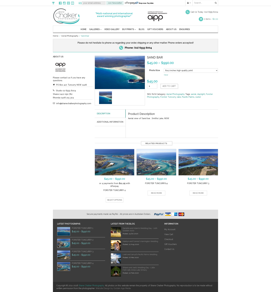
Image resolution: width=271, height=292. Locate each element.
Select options (114, 200)
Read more (156, 193)
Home (83, 29)
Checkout (168, 239)
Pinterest (68, 3)
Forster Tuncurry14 (156, 183)
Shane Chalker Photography (91, 285)
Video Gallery (111, 29)
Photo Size (154, 70)
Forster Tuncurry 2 (82, 240)
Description (103, 113)
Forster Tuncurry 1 (82, 228)
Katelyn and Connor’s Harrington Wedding (140, 241)
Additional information (110, 122)
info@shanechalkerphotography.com (73, 103)
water (198, 97)
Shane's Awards (55, 3)
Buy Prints (128, 29)
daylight (201, 94)
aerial (193, 94)
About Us (171, 29)
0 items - (211, 19)
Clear (166, 75)
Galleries (94, 29)
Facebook (60, 3)
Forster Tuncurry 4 (114, 190)
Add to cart (169, 86)
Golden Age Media (122, 288)
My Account (169, 229)
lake (179, 97)
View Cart (168, 234)
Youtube (72, 3)
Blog (141, 29)
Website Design (103, 288)
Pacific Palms (188, 97)
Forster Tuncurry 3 (198, 183)
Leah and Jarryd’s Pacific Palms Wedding (140, 254)
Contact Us (169, 249)
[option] (105, 97)
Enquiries (184, 29)
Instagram (64, 3)
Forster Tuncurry (168, 97)
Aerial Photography (69, 36)
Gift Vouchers (155, 29)
